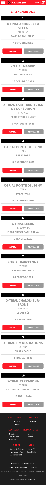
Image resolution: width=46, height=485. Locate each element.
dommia (31, 479)
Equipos (17, 424)
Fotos (30, 436)
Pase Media (31, 452)
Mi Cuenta (15, 463)
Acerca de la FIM (16, 455)
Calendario (13, 439)
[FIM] (37, 3)
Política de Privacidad (18, 467)
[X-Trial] (17, 3)
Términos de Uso (28, 463)
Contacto (33, 467)
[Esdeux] (43, 3)
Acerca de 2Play (17, 452)
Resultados (33, 51)
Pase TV (31, 449)
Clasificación (14, 436)
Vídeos (30, 434)
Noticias (33, 421)
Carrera (12, 51)
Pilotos (17, 421)
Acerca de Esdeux (17, 449)
